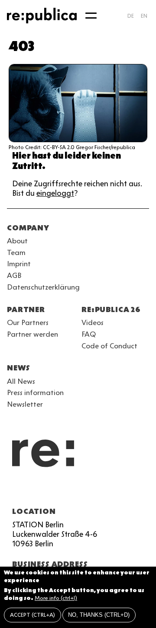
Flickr (90, 490)
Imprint (19, 263)
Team (16, 252)
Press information (35, 392)
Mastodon (59, 490)
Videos (92, 322)
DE (130, 16)
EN (144, 16)
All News (21, 381)
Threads (106, 490)
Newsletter (25, 404)
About (17, 240)
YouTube (12, 490)
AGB (14, 275)
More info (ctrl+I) (56, 598)
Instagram (28, 490)
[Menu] (91, 15)
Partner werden (32, 334)
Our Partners (28, 322)
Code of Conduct (109, 345)
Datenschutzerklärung (43, 287)
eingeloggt (55, 193)
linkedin (74, 490)
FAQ (88, 334)
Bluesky (43, 490)
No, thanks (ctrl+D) (99, 615)
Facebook (121, 490)
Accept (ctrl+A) (32, 615)
